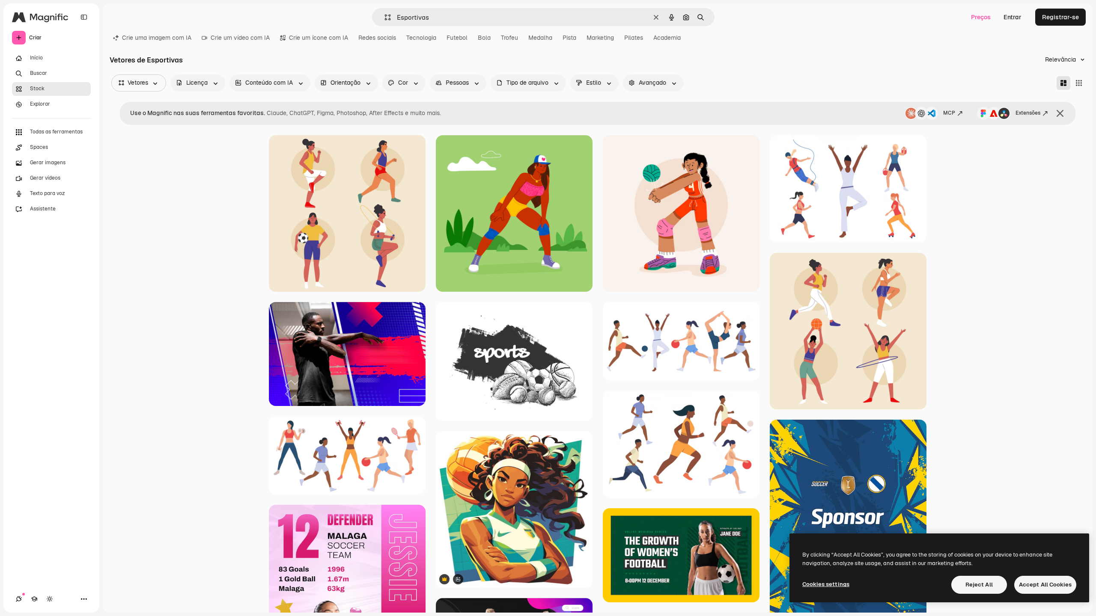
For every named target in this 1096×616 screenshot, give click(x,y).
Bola (484, 37)
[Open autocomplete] (384, 17)
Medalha (540, 37)
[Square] (1079, 83)
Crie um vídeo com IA (240, 37)
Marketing (600, 37)
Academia (667, 37)
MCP (949, 113)
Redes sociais (377, 37)
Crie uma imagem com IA (156, 37)
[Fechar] (1060, 113)
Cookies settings (825, 584)
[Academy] (34, 599)
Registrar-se (1060, 17)
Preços (981, 17)
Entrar (1013, 17)
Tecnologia (421, 37)
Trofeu (509, 37)
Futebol (457, 37)
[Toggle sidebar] (84, 17)
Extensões (1028, 113)
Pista (569, 37)
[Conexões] (19, 599)
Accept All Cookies (1045, 584)
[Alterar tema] (50, 599)
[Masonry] (1063, 83)
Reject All (979, 584)
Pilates (633, 37)
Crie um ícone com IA (318, 37)
